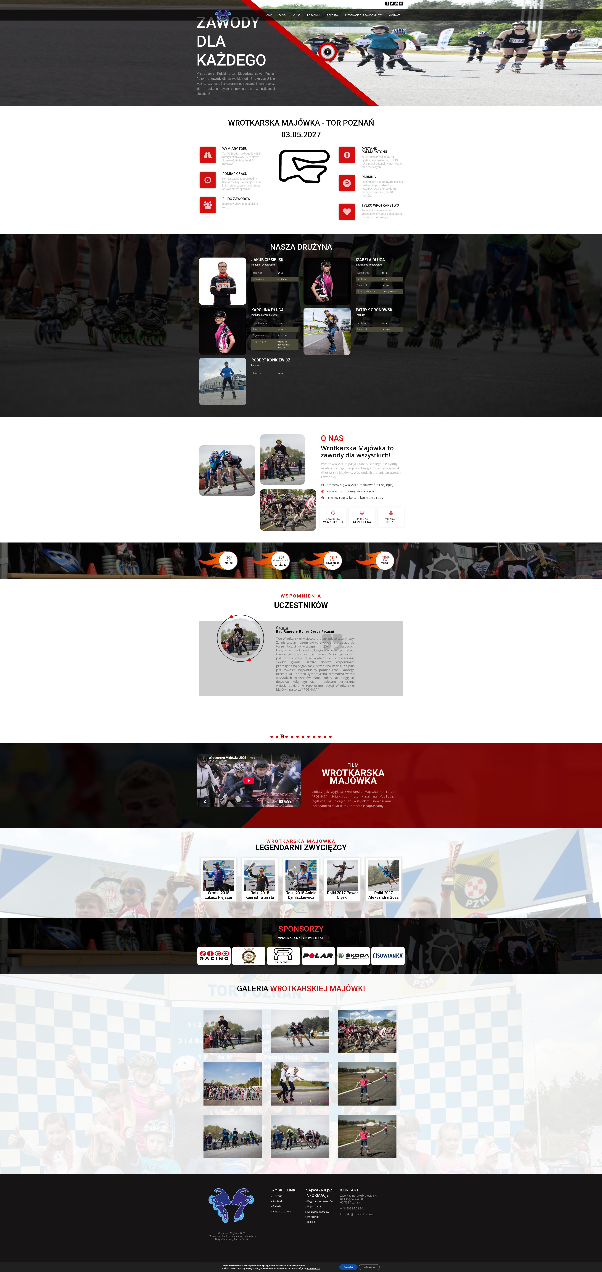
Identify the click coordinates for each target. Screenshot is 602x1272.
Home (268, 15)
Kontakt (394, 15)
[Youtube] (396, 3)
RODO (311, 1222)
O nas (296, 15)
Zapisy (282, 15)
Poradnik (313, 1217)
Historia (277, 1196)
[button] (271, 737)
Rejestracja (314, 1206)
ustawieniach (313, 1268)
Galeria (277, 1206)
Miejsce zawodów (318, 1212)
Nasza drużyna (281, 1211)
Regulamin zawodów (320, 1201)
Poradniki (313, 15)
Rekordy (332, 15)
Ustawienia (369, 1267)
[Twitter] (392, 3)
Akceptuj (348, 1267)
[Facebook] (387, 3)
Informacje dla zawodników (363, 15)
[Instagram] (401, 3)
